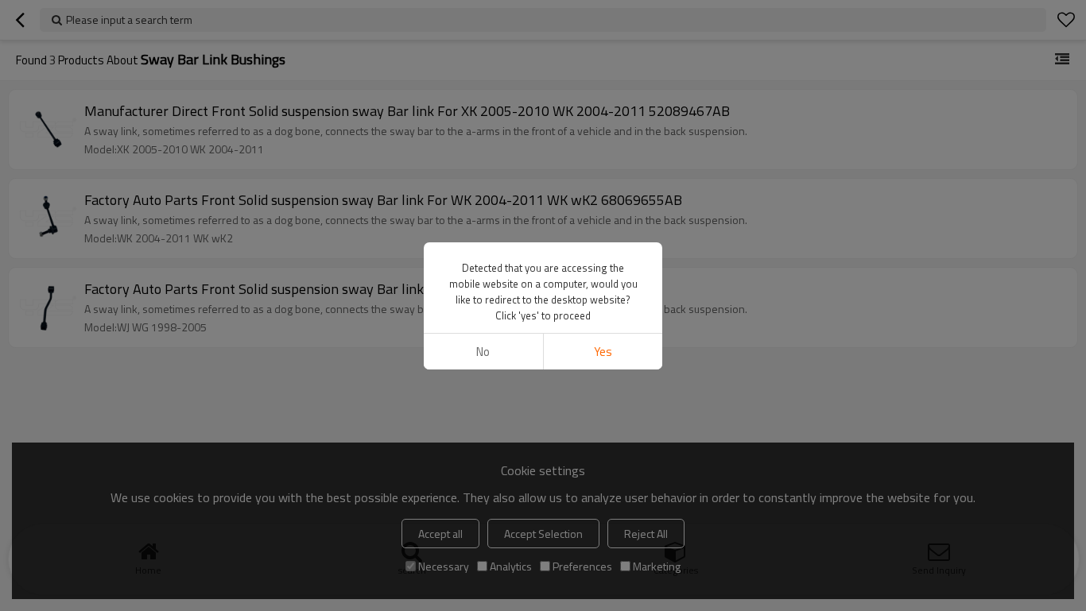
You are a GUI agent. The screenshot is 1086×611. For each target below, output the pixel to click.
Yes (603, 351)
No (483, 351)
